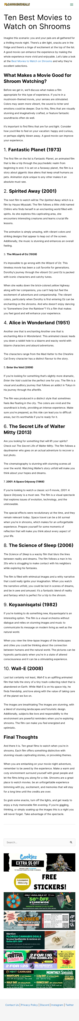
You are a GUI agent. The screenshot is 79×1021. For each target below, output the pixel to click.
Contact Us (12, 1004)
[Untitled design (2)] (39, 978)
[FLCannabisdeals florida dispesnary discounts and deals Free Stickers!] (39, 881)
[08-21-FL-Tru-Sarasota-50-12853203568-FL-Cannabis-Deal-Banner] (39, 900)
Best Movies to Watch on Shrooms (31, 61)
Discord (44, 1004)
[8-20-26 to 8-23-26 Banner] (39, 920)
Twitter (69, 1004)
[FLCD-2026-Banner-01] (39, 939)
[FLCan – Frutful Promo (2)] (39, 959)
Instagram (57, 1004)
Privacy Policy (29, 1004)
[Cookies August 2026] (39, 862)
